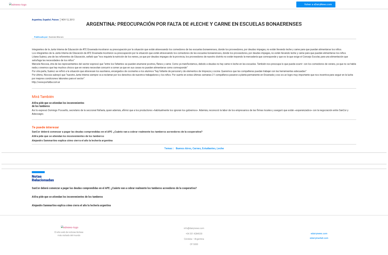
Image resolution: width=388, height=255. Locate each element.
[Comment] (247, 30)
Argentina (37, 19)
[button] (142, 29)
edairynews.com (319, 233)
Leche (220, 148)
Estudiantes (209, 148)
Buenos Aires (183, 148)
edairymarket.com (319, 238)
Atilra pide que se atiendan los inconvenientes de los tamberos (68, 136)
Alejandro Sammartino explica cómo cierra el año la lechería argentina (72, 140)
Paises (55, 19)
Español (47, 19)
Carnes (196, 148)
